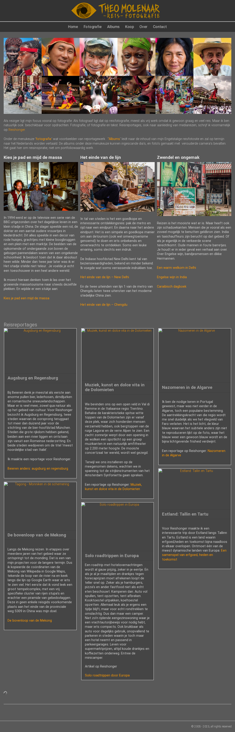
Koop (129, 27)
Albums (113, 27)
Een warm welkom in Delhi (176, 268)
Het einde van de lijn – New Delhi (104, 277)
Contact (160, 27)
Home (73, 27)
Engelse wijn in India (172, 277)
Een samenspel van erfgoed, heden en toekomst (194, 555)
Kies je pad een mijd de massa (26, 298)
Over (144, 27)
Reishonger (16, 130)
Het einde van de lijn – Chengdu (103, 305)
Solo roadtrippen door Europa (107, 675)
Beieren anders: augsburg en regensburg (38, 469)
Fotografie (93, 27)
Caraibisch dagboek (171, 287)
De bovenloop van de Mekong (30, 621)
